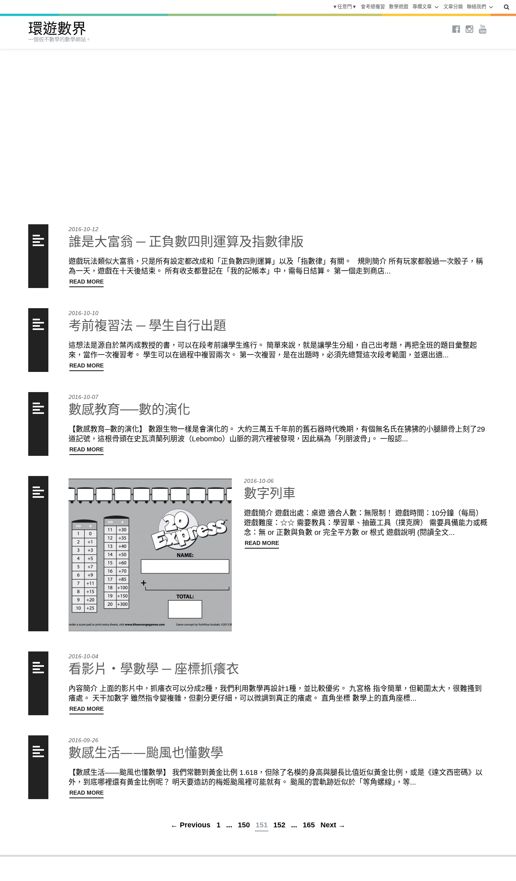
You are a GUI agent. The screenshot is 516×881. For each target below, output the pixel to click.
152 (279, 825)
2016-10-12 (83, 229)
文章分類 (453, 7)
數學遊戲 (398, 7)
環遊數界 (57, 29)
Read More (86, 281)
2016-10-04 (83, 656)
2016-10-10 (83, 313)
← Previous (190, 825)
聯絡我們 (476, 7)
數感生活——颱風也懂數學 (146, 752)
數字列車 (269, 492)
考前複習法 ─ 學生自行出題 (147, 325)
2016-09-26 (83, 740)
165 (309, 825)
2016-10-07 (83, 397)
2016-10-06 (259, 481)
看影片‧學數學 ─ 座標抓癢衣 (154, 668)
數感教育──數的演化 (129, 409)
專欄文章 (422, 7)
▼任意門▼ (345, 7)
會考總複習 (373, 7)
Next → (332, 825)
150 (244, 825)
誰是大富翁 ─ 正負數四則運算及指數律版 (186, 241)
